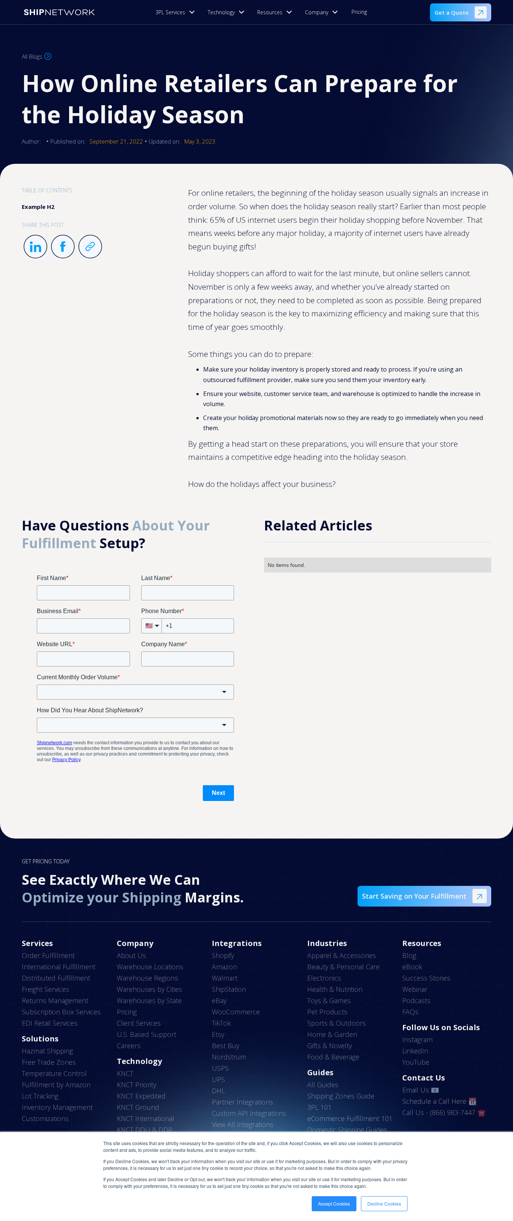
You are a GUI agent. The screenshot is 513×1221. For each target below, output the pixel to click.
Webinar (414, 989)
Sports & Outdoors (336, 1023)
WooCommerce (236, 1011)
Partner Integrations (242, 1101)
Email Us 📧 (420, 1089)
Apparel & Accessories (341, 955)
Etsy (218, 1034)
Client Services (139, 1023)
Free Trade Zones (49, 1062)
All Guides (322, 1084)
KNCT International (145, 1118)
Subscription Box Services (61, 1011)
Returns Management (55, 1000)
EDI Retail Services (49, 1023)
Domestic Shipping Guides (347, 1129)
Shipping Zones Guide (340, 1095)
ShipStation (229, 989)
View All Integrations (242, 1124)
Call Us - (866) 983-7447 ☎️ (444, 1112)
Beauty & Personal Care (343, 966)
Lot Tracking (40, 1095)
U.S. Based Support (146, 1034)
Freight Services (45, 989)
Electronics (324, 977)
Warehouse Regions (147, 977)
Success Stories (426, 977)
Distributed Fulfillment (56, 977)
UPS (218, 1079)
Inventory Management (57, 1107)
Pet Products (327, 1011)
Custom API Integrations (249, 1113)
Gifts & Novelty (329, 1045)
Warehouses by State (149, 1000)
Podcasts (416, 1000)
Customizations (45, 1118)
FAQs (410, 1011)
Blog (409, 955)
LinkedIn (415, 1050)
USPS (220, 1068)
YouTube (415, 1062)
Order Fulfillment (48, 955)
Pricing (359, 11)
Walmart (224, 977)
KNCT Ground (138, 1107)
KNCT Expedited (141, 1095)
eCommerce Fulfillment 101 (349, 1118)
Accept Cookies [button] (334, 1203)
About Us (131, 955)
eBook (412, 966)
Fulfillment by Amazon (56, 1084)
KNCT (125, 1073)
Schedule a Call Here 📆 (439, 1101)
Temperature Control (54, 1073)
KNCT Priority (136, 1084)
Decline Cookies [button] (384, 1203)
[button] (177, 12)
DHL (218, 1090)
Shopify (223, 955)
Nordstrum (229, 1056)
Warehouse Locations (150, 966)
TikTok (221, 1023)
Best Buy (225, 1045)
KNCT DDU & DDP (144, 1129)
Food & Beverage (333, 1056)
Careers (128, 1045)
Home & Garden (332, 1034)
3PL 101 (319, 1107)
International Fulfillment (58, 966)
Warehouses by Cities (149, 989)
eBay (219, 1000)
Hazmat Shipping (47, 1050)
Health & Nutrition (334, 989)
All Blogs (32, 56)
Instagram (417, 1039)
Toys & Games (329, 1000)
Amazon (224, 966)
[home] (59, 12)
